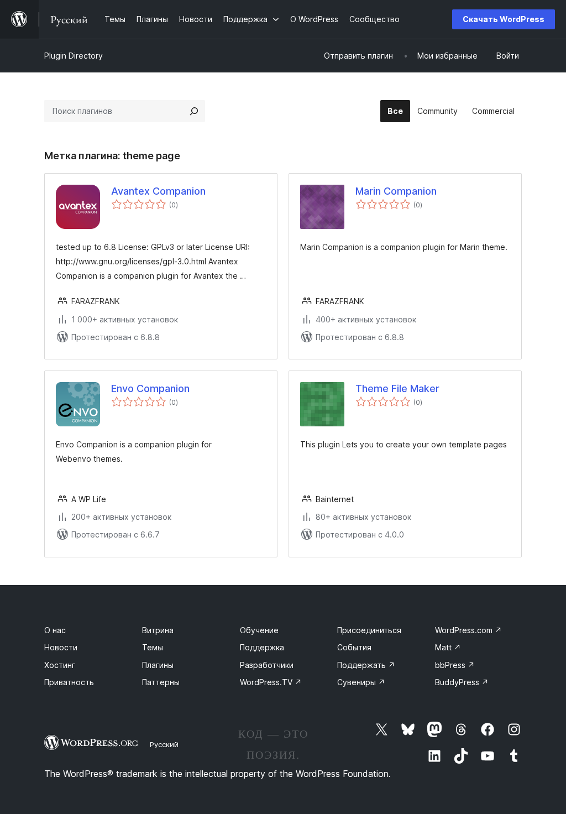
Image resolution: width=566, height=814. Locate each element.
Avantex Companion (158, 191)
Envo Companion (150, 388)
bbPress (455, 665)
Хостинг (59, 665)
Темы (152, 647)
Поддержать (366, 665)
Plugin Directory (73, 55)
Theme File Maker (397, 388)
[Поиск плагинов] (194, 111)
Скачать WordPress (503, 19)
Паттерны (161, 682)
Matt (448, 647)
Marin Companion (396, 191)
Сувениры (361, 682)
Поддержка (262, 647)
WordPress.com (468, 630)
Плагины (158, 665)
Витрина (158, 630)
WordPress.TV (271, 682)
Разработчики (267, 665)
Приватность (69, 682)
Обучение (259, 630)
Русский (164, 744)
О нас (55, 630)
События (354, 647)
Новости (60, 647)
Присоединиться (369, 630)
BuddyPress (462, 682)
